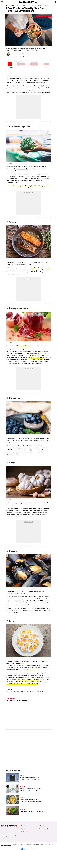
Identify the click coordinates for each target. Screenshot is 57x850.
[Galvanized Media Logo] (6, 845)
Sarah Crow (15, 54)
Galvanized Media (22, 844)
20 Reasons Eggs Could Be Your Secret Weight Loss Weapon (26, 682)
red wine (29, 353)
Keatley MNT (23, 603)
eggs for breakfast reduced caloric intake (28, 679)
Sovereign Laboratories (36, 357)
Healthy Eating (14, 5)
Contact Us (24, 832)
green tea (36, 353)
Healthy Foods (21, 701)
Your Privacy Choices (30, 849)
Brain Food (10, 701)
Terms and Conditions (44, 828)
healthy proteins (19, 88)
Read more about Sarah (19, 692)
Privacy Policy (42, 825)
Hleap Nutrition (16, 274)
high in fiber (22, 174)
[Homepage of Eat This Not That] (9, 825)
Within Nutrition (33, 178)
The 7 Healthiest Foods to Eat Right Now (38, 92)
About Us (23, 825)
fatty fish (33, 268)
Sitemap (23, 828)
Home (7, 5)
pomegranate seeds (24, 346)
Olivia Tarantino (18, 57)
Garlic (8, 503)
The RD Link (30, 670)
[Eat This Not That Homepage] (28, 2)
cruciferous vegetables (22, 168)
